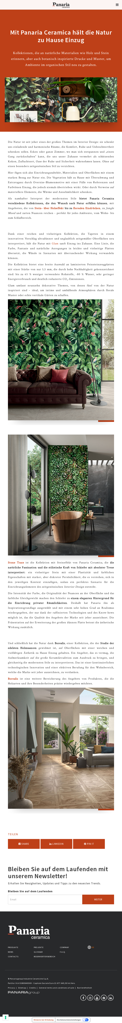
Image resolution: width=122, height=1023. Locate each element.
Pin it (90, 843)
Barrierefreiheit (84, 988)
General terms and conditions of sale (56, 988)
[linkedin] (111, 998)
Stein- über (42, 208)
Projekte (39, 947)
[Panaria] (61, 9)
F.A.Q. (63, 952)
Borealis (13, 679)
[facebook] (83, 998)
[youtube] (97, 998)
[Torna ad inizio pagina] (117, 1018)
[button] (117, 5)
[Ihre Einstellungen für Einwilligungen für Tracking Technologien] (6, 1017)
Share (25, 843)
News (10, 952)
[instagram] (90, 998)
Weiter (98, 899)
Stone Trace (16, 562)
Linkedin (58, 843)
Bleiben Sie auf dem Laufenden (30, 891)
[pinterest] (104, 998)
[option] (61, 362)
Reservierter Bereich (44, 956)
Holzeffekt (58, 208)
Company (64, 947)
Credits (32, 988)
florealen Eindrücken (86, 208)
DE (92, 947)
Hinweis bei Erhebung (44, 1020)
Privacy (11, 988)
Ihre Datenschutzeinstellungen (69, 1020)
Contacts (13, 956)
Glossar (38, 952)
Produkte (13, 947)
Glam (55, 243)
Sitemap (22, 988)
